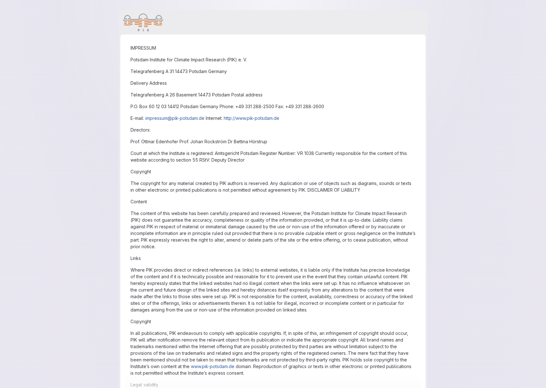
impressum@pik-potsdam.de (174, 118)
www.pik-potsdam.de (212, 366)
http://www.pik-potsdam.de (251, 118)
